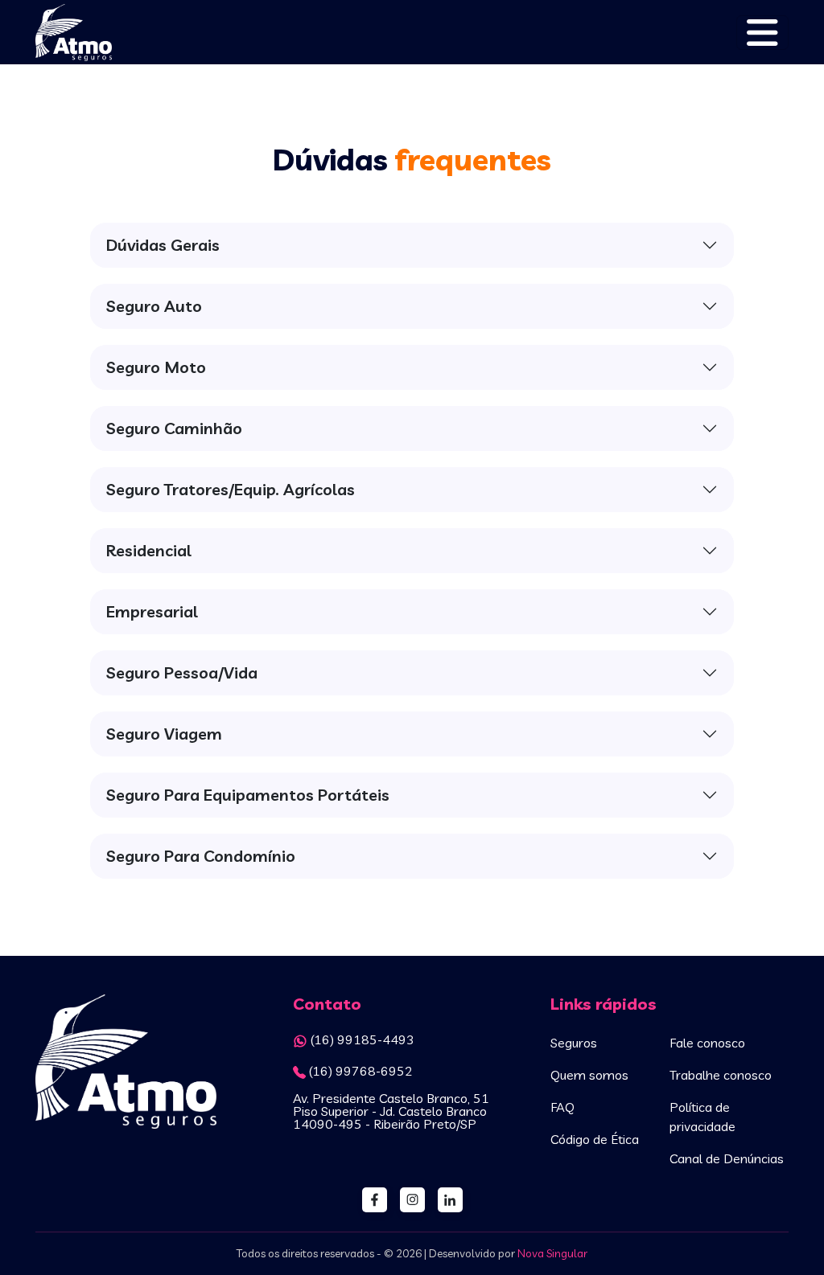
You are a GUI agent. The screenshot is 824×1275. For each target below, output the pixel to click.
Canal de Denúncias (727, 1158)
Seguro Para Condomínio (200, 856)
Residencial (149, 550)
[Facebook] (374, 1199)
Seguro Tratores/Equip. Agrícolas (230, 489)
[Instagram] (412, 1199)
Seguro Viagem (164, 734)
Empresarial (152, 611)
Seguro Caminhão (174, 428)
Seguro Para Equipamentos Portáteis (247, 795)
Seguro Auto (154, 306)
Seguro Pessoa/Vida (182, 672)
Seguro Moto (156, 367)
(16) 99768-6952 (361, 1071)
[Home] (125, 1087)
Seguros (573, 1043)
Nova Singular (552, 1253)
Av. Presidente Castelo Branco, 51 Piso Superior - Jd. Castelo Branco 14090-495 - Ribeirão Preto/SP (391, 1111)
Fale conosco (707, 1043)
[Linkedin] (450, 1199)
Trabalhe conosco (721, 1075)
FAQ (562, 1107)
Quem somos (589, 1075)
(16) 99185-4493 (362, 1039)
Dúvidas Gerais (163, 245)
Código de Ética (594, 1139)
